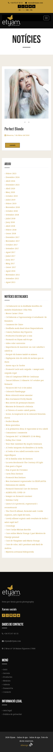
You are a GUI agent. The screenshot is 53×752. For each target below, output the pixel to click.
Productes (7, 677)
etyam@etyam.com (35, 3)
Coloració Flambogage (15, 391)
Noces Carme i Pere (14, 313)
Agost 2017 (10, 252)
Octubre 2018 (12, 211)
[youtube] (33, 6)
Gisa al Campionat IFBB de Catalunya (22, 377)
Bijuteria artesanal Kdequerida (20, 552)
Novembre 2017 (13, 241)
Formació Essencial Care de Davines (22, 489)
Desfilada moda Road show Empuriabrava (24, 328)
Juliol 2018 (10, 218)
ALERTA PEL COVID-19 (15, 492)
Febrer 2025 (11, 173)
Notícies (6, 681)
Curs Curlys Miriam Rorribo (18, 530)
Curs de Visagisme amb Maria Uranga (23, 541)
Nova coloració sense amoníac (19, 395)
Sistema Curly (12, 500)
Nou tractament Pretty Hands (19, 399)
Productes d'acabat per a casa (19, 336)
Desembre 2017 (12, 237)
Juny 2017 (10, 260)
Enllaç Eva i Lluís (13, 440)
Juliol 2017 (10, 256)
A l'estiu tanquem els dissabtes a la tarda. (24, 448)
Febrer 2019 (11, 203)
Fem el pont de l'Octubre (17, 470)
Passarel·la (8, 688)
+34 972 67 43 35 (16, 3)
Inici (5, 669)
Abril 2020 (10, 188)
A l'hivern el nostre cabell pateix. (21, 410)
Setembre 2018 (12, 215)
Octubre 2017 (12, 245)
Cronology (10, 526)
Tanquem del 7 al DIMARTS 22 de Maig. (23, 436)
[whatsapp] (23, 6)
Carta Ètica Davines (14, 474)
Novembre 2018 (13, 207)
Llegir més (12, 145)
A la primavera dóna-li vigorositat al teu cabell (27, 429)
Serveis (6, 673)
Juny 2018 (10, 222)
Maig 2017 (10, 263)
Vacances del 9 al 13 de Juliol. (19, 388)
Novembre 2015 (13, 275)
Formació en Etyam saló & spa (19, 340)
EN (27, 10)
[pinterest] (30, 6)
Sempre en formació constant (19, 496)
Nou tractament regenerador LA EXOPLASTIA (26, 481)
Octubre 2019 (12, 196)
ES (20, 10)
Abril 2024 (10, 181)
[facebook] (19, 6)
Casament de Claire (14, 325)
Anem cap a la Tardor (15, 365)
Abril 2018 (10, 226)
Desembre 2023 (12, 185)
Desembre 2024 (12, 177)
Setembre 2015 (12, 278)
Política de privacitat (12, 714)
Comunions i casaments (16, 433)
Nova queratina (13, 425)
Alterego (25, 745)
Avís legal (7, 710)
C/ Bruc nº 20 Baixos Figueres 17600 (19, 649)
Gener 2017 (11, 267)
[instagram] (26, 6)
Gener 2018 (11, 233)
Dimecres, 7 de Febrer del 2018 (17, 135)
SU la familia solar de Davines (19, 459)
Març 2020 (10, 192)
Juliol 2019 (10, 200)
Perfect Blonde (12, 421)
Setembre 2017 (12, 248)
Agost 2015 (10, 282)
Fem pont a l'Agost (14, 466)
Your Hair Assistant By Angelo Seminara (24, 444)
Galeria (6, 684)
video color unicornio (15, 343)
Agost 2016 (10, 271)
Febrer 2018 (11, 230)
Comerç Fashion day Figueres (19, 332)
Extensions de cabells (15, 485)
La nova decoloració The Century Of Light (24, 462)
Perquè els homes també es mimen (21, 354)
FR (31, 10)
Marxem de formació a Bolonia (19, 406)
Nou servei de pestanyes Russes (20, 403)
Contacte (7, 692)
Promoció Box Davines (16, 477)
